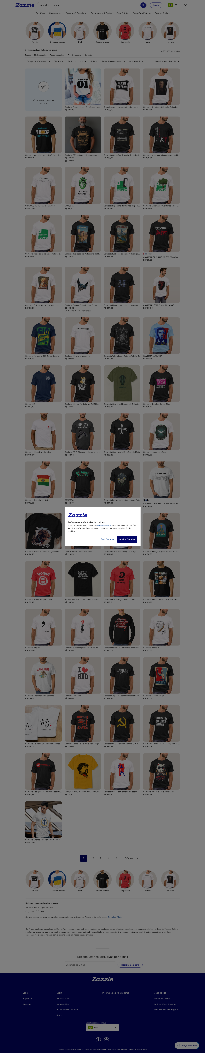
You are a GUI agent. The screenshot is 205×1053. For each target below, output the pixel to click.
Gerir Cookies (107, 539)
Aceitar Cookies (127, 539)
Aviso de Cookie (104, 525)
